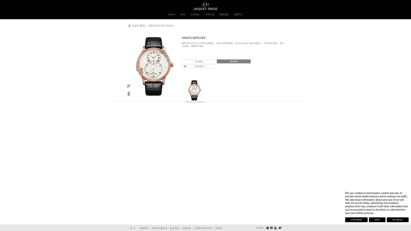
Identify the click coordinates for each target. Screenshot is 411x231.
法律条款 (186, 228)
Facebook (271, 228)
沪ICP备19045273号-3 (203, 228)
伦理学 (218, 228)
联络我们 (144, 228)
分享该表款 (199, 66)
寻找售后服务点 (159, 228)
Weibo (280, 228)
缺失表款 (174, 228)
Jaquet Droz (128, 6)
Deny (377, 220)
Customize (356, 220)
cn (131, 228)
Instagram (268, 228)
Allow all (397, 220)
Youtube (275, 227)
